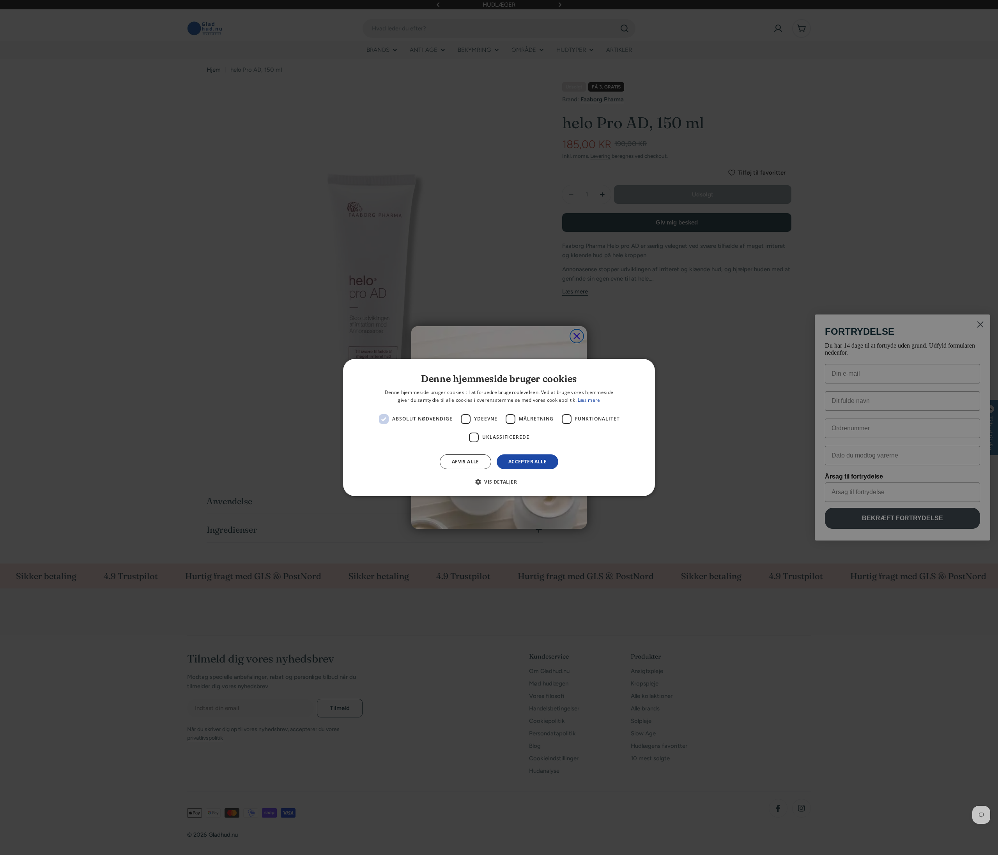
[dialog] (499, 427)
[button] (499, 481)
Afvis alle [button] (465, 461)
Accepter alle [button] (527, 461)
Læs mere (589, 400)
